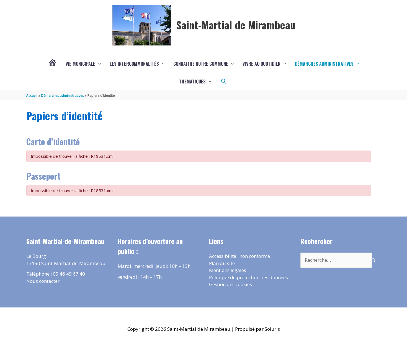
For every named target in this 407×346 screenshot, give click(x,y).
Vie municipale (80, 63)
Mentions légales (227, 270)
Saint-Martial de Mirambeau (235, 24)
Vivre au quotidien (261, 63)
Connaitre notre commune (200, 63)
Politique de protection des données (248, 277)
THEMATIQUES (192, 81)
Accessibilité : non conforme (239, 256)
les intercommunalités (134, 63)
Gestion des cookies (230, 284)
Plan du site (222, 263)
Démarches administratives (324, 63)
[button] (224, 81)
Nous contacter (43, 281)
